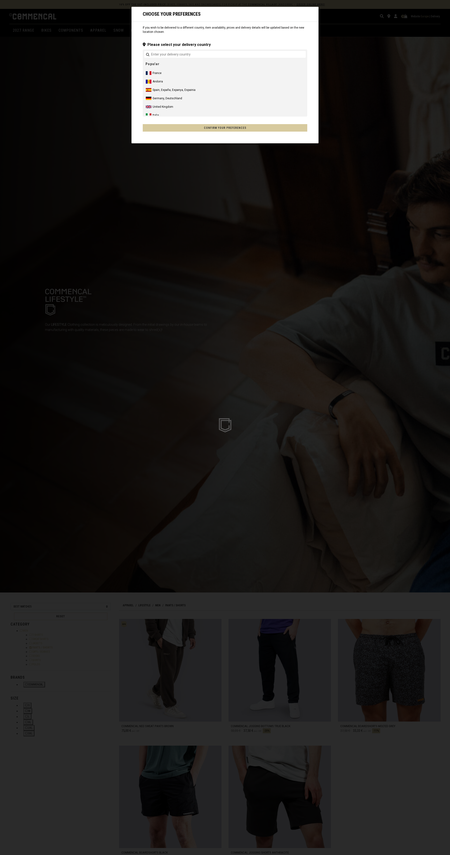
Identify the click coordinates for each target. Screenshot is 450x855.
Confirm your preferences (225, 128)
